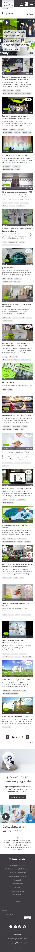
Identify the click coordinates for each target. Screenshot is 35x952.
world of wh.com (25, 463)
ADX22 (15, 578)
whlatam (17, 169)
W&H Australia (6, 318)
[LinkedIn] (15, 926)
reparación (21, 318)
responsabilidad (7, 429)
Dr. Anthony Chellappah (9, 541)
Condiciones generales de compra (17, 939)
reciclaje (24, 690)
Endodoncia (17, 880)
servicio (15, 318)
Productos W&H (27, 657)
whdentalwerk (6, 166)
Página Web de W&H (17, 859)
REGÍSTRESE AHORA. (17, 797)
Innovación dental (7, 132)
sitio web (5, 466)
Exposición (12, 129)
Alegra (4, 203)
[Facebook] (10, 926)
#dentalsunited (16, 426)
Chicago (5, 129)
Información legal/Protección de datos (17, 943)
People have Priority (17, 891)
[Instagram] (19, 926)
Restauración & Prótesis (17, 865)
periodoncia (27, 541)
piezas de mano (20, 206)
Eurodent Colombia (8, 169)
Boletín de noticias (7, 463)
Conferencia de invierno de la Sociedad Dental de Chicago (17, 93)
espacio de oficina (7, 320)
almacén (29, 318)
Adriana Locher (24, 203)
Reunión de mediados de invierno (11, 359)
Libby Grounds (11, 538)
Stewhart (10, 615)
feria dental (20, 129)
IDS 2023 (10, 278)
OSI (4, 538)
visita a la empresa (12, 242)
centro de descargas (8, 502)
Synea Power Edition (8, 90)
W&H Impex (22, 654)
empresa (22, 242)
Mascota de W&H (26, 615)
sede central (16, 245)
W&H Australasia (22, 538)
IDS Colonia (18, 278)
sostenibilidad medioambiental (10, 693)
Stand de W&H (13, 357)
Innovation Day (16, 166)
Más (31, 742)
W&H (4, 242)
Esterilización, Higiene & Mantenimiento (17, 869)
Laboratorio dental (17, 884)
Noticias (17, 887)
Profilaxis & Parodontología (17, 876)
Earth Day (24, 426)
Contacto (18, 901)
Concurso (17, 657)
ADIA (21, 578)
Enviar (27, 918)
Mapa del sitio (17, 934)
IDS (4, 278)
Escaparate (17, 132)
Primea (16, 203)
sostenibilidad (6, 426)
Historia (12, 206)
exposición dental (27, 132)
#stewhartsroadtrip (8, 657)
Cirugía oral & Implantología (17, 873)
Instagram (14, 654)
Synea (10, 203)
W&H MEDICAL (17, 895)
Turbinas (5, 206)
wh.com (17, 463)
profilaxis (20, 541)
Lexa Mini (18, 90)
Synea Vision (6, 654)
